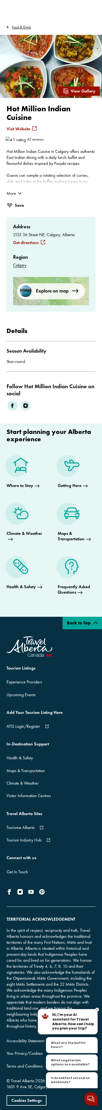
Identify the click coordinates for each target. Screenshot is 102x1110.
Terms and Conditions (25, 1066)
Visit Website (18, 129)
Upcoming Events (21, 695)
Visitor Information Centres (29, 795)
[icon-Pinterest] (42, 892)
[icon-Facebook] (10, 892)
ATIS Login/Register (23, 726)
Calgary (19, 265)
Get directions (26, 242)
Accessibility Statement (25, 1041)
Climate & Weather (23, 783)
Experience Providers (24, 682)
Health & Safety (20, 758)
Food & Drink (21, 27)
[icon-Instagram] (20, 892)
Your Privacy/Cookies (25, 1053)
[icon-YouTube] (31, 892)
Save (19, 205)
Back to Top (79, 623)
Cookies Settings (26, 1100)
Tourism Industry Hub (24, 840)
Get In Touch (17, 872)
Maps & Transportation (26, 770)
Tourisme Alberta (21, 827)
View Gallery (83, 91)
